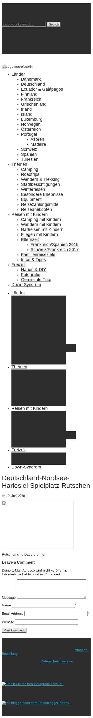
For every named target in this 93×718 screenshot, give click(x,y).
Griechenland (33, 104)
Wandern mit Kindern (41, 224)
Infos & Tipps (33, 259)
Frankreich (31, 99)
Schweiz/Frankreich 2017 (55, 249)
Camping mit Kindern (41, 219)
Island (26, 114)
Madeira (38, 144)
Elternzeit (30, 239)
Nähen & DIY (33, 269)
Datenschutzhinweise (57, 661)
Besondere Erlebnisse (42, 194)
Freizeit (18, 264)
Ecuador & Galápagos (42, 89)
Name (6, 605)
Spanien (29, 154)
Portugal (29, 134)
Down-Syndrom (26, 284)
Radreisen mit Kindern (42, 229)
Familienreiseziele (38, 254)
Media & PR (20, 9)
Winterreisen (33, 189)
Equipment (31, 199)
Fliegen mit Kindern (39, 234)
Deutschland (33, 84)
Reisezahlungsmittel (40, 204)
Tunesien (29, 159)
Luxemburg (31, 119)
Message (9, 597)
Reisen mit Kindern (29, 214)
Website (8, 622)
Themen (19, 164)
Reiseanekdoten (36, 209)
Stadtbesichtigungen (40, 184)
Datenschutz (20, 13)
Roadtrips (30, 174)
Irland (26, 109)
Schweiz (29, 149)
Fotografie (30, 274)
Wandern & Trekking (40, 179)
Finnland (29, 94)
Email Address (12, 613)
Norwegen (31, 124)
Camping (29, 169)
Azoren (37, 139)
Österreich (31, 129)
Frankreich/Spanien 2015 (54, 244)
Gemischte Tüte (36, 279)
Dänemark (31, 79)
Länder (18, 74)
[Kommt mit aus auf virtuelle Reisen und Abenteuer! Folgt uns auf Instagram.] (32, 684)
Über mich (19, 5)
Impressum (19, 17)
